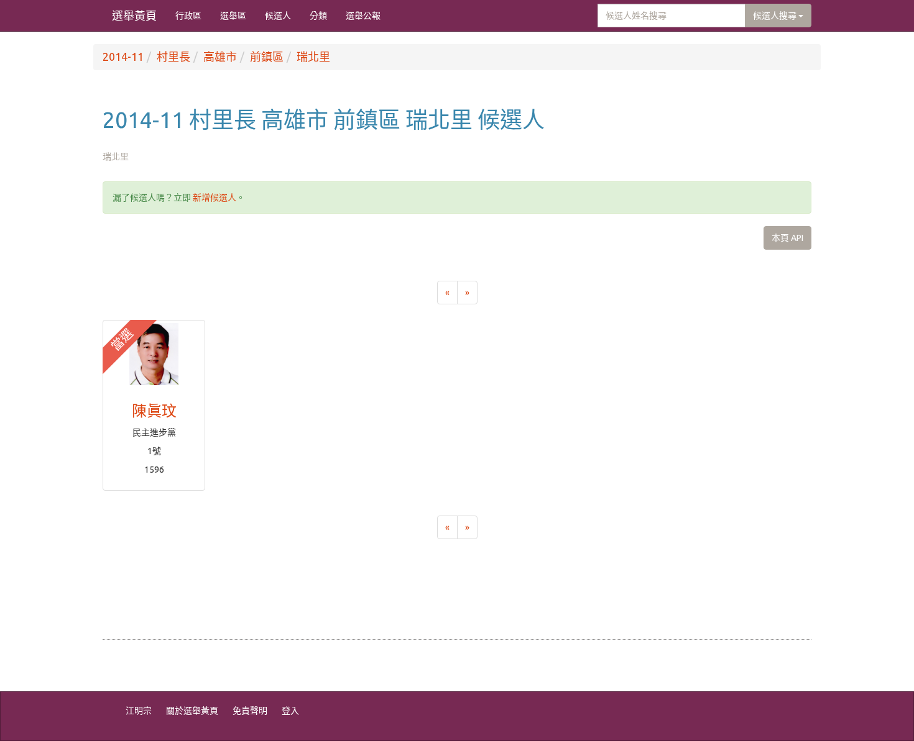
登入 (290, 711)
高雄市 (220, 56)
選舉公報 (363, 15)
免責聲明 (250, 711)
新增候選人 (214, 197)
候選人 (278, 15)
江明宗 (139, 711)
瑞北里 (313, 56)
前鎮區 (267, 56)
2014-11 (123, 56)
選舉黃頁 (134, 15)
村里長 (173, 56)
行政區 (188, 15)
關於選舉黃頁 (192, 711)
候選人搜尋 (775, 15)
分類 (318, 15)
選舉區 (233, 15)
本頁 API (787, 238)
